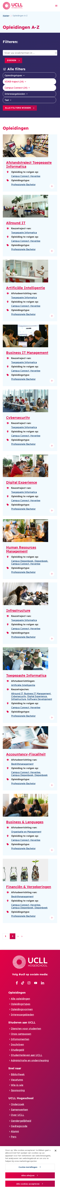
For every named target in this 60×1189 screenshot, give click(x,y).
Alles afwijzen (27, 1175)
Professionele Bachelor (23, 184)
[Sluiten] (55, 1151)
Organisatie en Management (26, 831)
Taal (7, 100)
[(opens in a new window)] (17, 983)
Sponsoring (18, 1090)
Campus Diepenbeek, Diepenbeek (29, 561)
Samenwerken (19, 1109)
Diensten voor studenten (26, 1028)
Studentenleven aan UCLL (26, 1055)
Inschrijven (17, 1044)
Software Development (39, 699)
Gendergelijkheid (21, 1120)
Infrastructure (18, 699)
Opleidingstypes (13, 75)
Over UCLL (17, 1115)
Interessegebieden (15, 93)
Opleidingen (17, 992)
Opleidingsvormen (22, 1009)
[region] (30, 1167)
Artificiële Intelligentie (23, 685)
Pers (13, 1136)
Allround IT (17, 693)
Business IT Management (37, 693)
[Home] (13, 6)
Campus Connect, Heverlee (25, 176)
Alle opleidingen (20, 998)
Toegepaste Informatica (24, 232)
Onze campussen (21, 1033)
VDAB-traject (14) (14, 81)
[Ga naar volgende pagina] (18, 936)
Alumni (15, 1131)
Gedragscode (19, 1126)
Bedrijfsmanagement (22, 764)
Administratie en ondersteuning (30, 1060)
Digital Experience (37, 696)
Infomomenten (20, 1039)
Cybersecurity (18, 696)
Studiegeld (17, 1049)
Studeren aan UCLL (21, 1022)
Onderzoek (17, 1104)
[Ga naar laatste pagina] (22, 936)
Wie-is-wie (17, 1085)
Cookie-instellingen (28, 1167)
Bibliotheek (18, 1074)
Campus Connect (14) (16, 87)
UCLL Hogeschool (20, 1098)
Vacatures (17, 1079)
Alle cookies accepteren (27, 1184)
